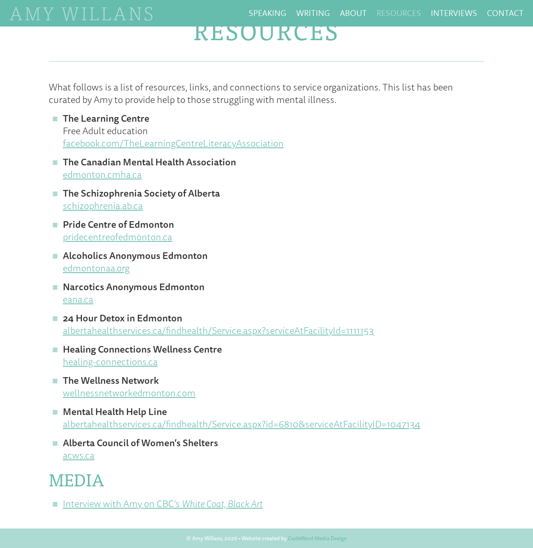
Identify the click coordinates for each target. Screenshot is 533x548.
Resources (399, 12)
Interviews (454, 12)
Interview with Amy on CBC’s (163, 503)
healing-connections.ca (110, 361)
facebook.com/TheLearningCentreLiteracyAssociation (173, 143)
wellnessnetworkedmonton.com (129, 392)
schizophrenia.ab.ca (103, 205)
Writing (313, 12)
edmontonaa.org (96, 268)
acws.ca (78, 455)
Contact (505, 12)
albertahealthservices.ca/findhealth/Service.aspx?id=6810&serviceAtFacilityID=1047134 (241, 424)
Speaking (267, 12)
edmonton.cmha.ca (102, 174)
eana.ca (78, 299)
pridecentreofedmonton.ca (117, 236)
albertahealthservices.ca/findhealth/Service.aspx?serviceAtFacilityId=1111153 (218, 330)
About (353, 12)
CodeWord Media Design (317, 538)
